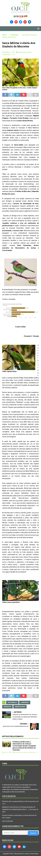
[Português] (14, 16)
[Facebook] (11, 22)
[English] (17, 16)
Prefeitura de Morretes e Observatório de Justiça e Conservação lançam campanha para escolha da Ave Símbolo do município (24, 746)
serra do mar (20, 706)
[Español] (20, 16)
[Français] (23, 16)
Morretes (7, 706)
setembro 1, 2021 (9, 52)
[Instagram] (16, 22)
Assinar (33, 833)
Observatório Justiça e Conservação (24, 752)
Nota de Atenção (7, 821)
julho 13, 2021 (8, 752)
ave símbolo (12, 702)
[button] (38, 28)
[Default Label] (25, 22)
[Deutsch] (26, 16)
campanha (25, 702)
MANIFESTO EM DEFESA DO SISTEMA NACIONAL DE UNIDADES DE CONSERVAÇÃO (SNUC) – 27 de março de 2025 (20, 809)
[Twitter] (20, 22)
